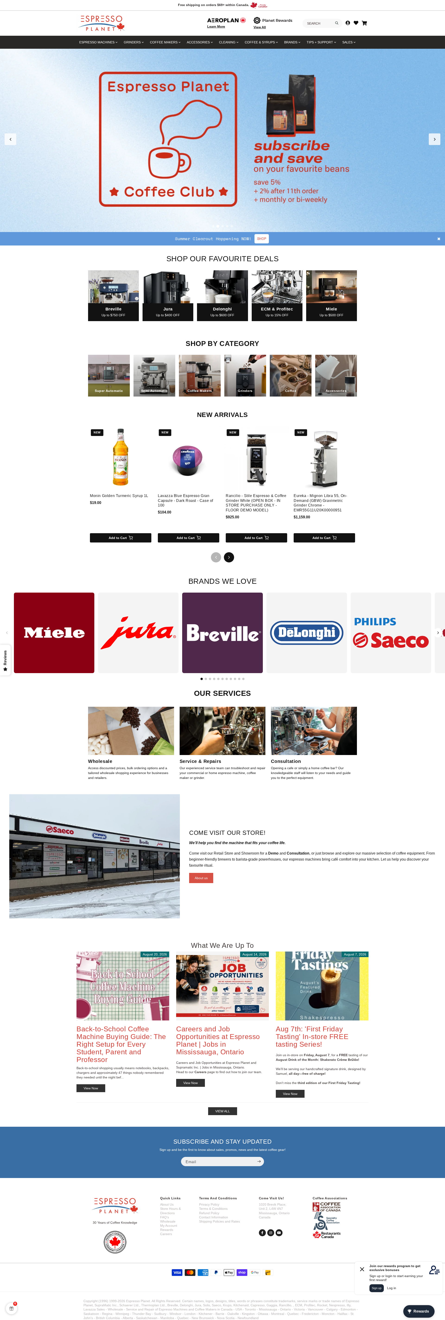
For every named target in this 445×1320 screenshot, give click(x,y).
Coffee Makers (164, 42)
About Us (167, 1204)
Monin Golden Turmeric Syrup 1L (119, 496)
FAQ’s (164, 1217)
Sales (347, 42)
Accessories (198, 42)
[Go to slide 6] (222, 679)
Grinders (132, 42)
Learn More (216, 26)
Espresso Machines (96, 42)
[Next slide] (434, 139)
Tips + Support (320, 42)
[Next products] (229, 557)
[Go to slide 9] (235, 679)
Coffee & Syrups (260, 42)
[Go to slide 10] (239, 679)
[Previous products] (216, 557)
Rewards (166, 1230)
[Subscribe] (259, 1161)
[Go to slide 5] (232, 226)
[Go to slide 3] (222, 226)
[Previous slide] (10, 139)
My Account (168, 1225)
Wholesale (167, 1221)
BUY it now (273, 238)
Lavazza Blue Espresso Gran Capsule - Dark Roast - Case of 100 (185, 500)
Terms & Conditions (213, 1208)
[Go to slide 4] (227, 226)
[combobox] (322, 23)
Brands (290, 42)
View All (260, 27)
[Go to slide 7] (227, 679)
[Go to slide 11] (243, 679)
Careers (166, 1234)
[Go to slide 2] (218, 226)
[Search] (336, 23)
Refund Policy (209, 1213)
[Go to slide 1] (213, 226)
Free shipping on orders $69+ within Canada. (213, 5)
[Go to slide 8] (231, 679)
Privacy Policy (209, 1204)
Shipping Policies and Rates (219, 1221)
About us (201, 878)
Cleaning (227, 42)
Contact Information (213, 1217)
